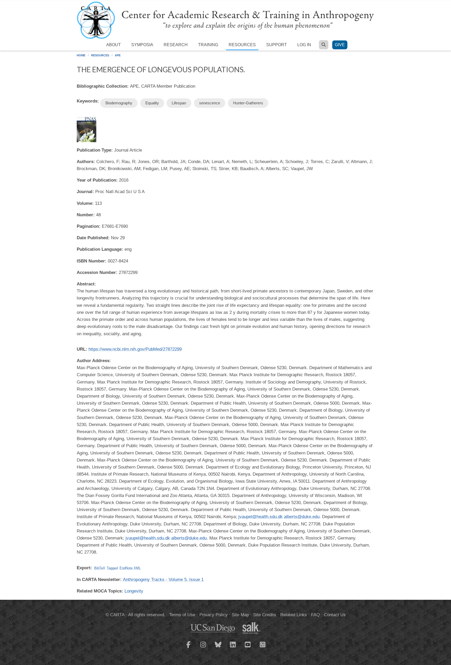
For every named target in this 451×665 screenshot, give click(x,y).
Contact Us (335, 614)
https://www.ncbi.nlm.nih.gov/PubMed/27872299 (135, 349)
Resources (242, 45)
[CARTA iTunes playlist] (262, 644)
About (113, 45)
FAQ (315, 614)
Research (176, 45)
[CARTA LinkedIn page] (233, 647)
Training (208, 45)
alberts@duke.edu (301, 516)
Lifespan (179, 103)
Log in (304, 45)
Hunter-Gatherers (248, 103)
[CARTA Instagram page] (203, 647)
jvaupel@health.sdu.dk (260, 516)
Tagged (112, 568)
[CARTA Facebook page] (188, 647)
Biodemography (118, 103)
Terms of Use (182, 614)
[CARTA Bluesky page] (218, 647)
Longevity (133, 591)
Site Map (240, 614)
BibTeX (99, 568)
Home (81, 55)
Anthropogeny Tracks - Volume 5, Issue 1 (163, 579)
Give (340, 45)
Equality (152, 103)
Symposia (142, 45)
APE (118, 55)
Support (276, 45)
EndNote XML (130, 568)
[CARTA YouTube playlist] (247, 647)
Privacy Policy (213, 614)
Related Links (293, 614)
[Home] (225, 19)
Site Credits (264, 614)
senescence (209, 103)
